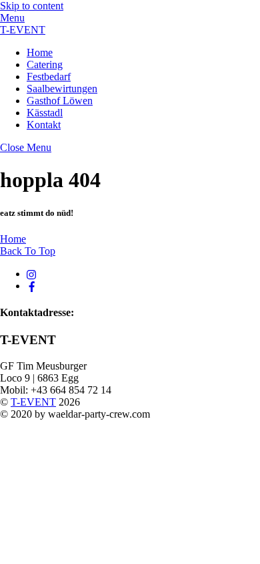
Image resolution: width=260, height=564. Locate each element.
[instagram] (32, 273)
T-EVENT (33, 402)
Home (40, 52)
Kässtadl (45, 112)
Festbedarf (49, 76)
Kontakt (44, 124)
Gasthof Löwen (60, 100)
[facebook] (32, 285)
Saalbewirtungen (62, 88)
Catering (45, 64)
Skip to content (31, 5)
